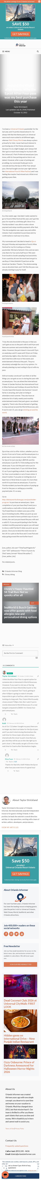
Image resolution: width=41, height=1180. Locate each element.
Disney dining (10, 574)
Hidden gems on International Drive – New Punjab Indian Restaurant (19, 1038)
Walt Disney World (16, 140)
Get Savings (20, 34)
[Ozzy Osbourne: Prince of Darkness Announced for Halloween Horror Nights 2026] (20, 1057)
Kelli (15, 762)
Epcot (33, 241)
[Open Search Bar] (38, 51)
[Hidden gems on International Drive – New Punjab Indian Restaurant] (20, 1030)
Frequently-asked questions (16, 1146)
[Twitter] (16, 934)
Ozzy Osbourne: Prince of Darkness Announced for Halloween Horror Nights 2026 (19, 1067)
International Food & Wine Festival (18, 171)
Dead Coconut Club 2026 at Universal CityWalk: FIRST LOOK (20, 1003)
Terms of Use (9, 1128)
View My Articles (10, 827)
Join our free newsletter (20, 964)
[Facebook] (6, 934)
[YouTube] (22, 934)
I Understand (20, 1176)
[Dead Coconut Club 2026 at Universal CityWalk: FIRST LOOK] (20, 995)
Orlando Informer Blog (13, 571)
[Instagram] (11, 934)
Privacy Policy (19, 1128)
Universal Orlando (17, 129)
